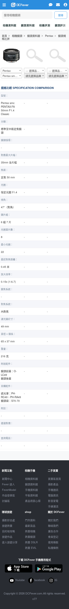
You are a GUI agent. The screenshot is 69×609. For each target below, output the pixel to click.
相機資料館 (9, 25)
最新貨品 (30, 525)
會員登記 (53, 537)
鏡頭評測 (60, 25)
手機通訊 (53, 490)
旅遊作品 (7, 537)
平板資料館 (31, 495)
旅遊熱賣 (7, 525)
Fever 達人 (8, 484)
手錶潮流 (53, 506)
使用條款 (53, 542)
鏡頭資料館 (28, 25)
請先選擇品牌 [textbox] (33, 76)
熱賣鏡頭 (30, 537)
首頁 (4, 36)
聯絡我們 (53, 525)
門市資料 (30, 520)
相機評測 (44, 25)
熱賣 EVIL (30, 548)
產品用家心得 (32, 501)
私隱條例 (53, 548)
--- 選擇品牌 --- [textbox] (34, 71)
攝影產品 (53, 484)
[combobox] (11, 70)
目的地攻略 (8, 531)
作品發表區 (8, 495)
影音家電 (53, 501)
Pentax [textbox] (7, 71)
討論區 (6, 501)
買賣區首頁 (54, 479)
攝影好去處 (8, 520)
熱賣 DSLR (31, 542)
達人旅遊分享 (9, 542)
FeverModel (9, 490)
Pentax (49, 36)
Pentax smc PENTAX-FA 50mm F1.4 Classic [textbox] (12, 76)
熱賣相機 (30, 531)
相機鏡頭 (17, 36)
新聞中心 (7, 479)
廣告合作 (53, 531)
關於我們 (53, 520)
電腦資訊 (53, 495)
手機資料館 (31, 490)
